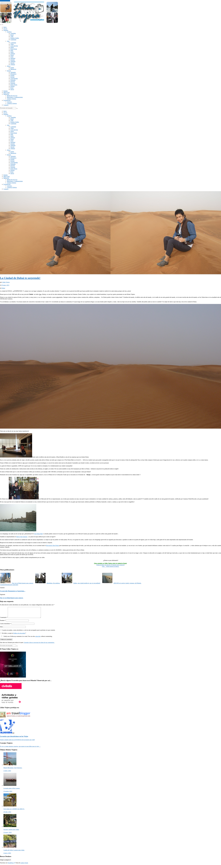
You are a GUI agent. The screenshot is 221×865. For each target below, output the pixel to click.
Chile (11, 36)
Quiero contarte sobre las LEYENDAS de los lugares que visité (17, 739)
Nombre (3, 620)
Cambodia (13, 42)
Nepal (12, 55)
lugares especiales (13, 584)
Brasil (12, 35)
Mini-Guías (6, 92)
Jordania (12, 53)
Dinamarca (13, 74)
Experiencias (6, 100)
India (11, 50)
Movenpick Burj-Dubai (52, 545)
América (9, 32)
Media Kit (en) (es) (12, 95)
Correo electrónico (5, 623)
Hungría (12, 81)
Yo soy (5, 28)
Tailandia (12, 61)
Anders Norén (24, 863)
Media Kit (6, 94)
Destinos (5, 30)
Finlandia (12, 80)
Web (1, 627)
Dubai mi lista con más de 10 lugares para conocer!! (110, 565)
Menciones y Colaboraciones (15, 97)
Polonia (12, 86)
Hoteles (5, 91)
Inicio (5, 27)
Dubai (12, 47)
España (12, 75)
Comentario (3, 617)
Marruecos (13, 69)
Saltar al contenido (5, 0)
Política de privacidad (19, 633)
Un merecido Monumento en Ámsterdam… (12, 591)
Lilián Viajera (6, 282)
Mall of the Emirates (21, 536)
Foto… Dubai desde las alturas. (110, 566)
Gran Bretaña (14, 78)
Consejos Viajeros (12, 103)
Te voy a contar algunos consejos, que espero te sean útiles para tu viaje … (20, 746)
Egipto (12, 67)
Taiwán (12, 63)
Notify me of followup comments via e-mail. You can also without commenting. (27, 636)
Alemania (13, 72)
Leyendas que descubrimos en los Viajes (14, 736)
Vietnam (12, 64)
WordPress (11, 863)
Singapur (12, 58)
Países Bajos (13, 84)
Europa (9, 70)
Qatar (11, 56)
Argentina (13, 33)
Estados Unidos (14, 38)
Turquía (12, 60)
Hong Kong (13, 49)
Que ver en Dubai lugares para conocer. (11, 598)
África (8, 66)
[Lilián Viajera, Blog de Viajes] (29, 22)
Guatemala (13, 39)
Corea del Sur (14, 46)
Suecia (12, 89)
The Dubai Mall (38, 533)
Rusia (11, 88)
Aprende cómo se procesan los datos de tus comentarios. (39, 642)
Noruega (12, 83)
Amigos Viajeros (11, 98)
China (12, 44)
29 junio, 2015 (5, 285)
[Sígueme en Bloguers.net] (7, 733)
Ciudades (2, 584)
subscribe (37, 636)
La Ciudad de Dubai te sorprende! (20, 277)
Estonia (12, 77)
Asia (8, 41)
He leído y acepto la (14, 633)
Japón (12, 52)
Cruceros (9, 102)
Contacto (5, 105)
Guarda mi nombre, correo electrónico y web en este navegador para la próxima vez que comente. (28, 630)
